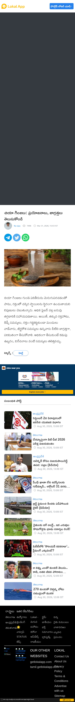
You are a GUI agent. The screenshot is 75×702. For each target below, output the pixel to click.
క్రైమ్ (44, 617)
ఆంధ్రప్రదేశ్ (15, 16)
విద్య (56, 617)
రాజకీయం (36, 641)
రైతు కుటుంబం (61, 622)
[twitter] (17, 238)
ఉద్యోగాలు (22, 617)
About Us (60, 661)
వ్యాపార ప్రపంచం (58, 634)
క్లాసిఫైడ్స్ (46, 637)
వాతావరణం (60, 627)
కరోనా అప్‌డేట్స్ (35, 634)
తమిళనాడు (11, 627)
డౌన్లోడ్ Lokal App (67, 700)
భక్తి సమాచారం (47, 629)
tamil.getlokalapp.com (44, 667)
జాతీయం (46, 622)
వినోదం (34, 626)
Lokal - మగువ (34, 619)
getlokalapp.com (41, 661)
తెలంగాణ (14, 24)
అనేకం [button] (13, 200)
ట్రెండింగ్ (21, 622)
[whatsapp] (26, 238)
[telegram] (8, 238)
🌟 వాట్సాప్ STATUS (22, 631)
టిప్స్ (19, 641)
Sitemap (59, 695)
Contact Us (61, 656)
